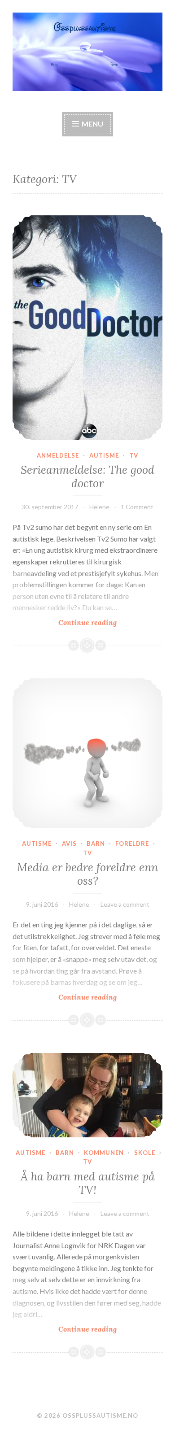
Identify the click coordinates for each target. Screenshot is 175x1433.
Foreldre (132, 843)
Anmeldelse (58, 455)
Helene (99, 507)
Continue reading (110, 622)
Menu (92, 123)
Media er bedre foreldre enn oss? (87, 874)
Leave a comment (125, 904)
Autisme (104, 455)
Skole (144, 1152)
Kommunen (104, 1152)
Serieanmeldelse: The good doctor (87, 476)
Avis (69, 843)
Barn (96, 843)
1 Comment (137, 507)
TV (133, 455)
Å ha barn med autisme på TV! (88, 1183)
